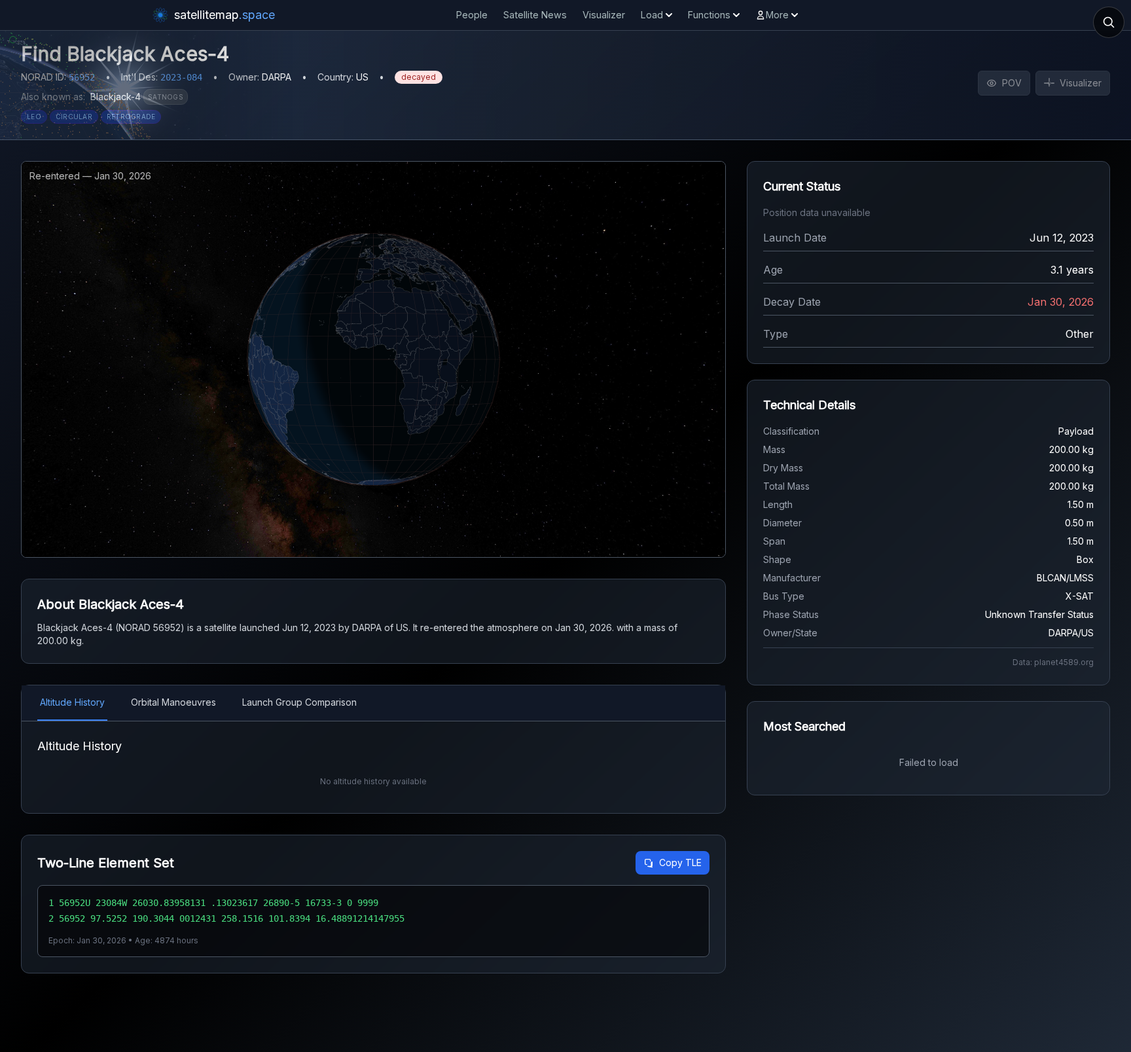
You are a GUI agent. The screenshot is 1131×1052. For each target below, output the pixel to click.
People (472, 14)
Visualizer (604, 14)
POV (1012, 82)
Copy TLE (680, 862)
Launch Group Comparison (299, 702)
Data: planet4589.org (1053, 662)
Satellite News (535, 14)
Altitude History (72, 702)
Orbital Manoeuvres (173, 702)
